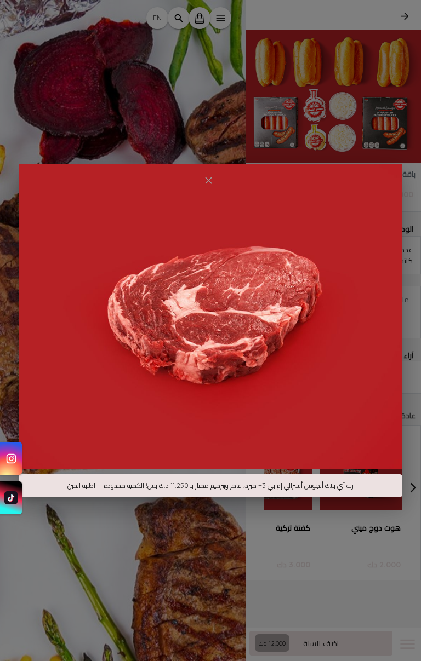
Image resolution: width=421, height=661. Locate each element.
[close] (208, 180)
